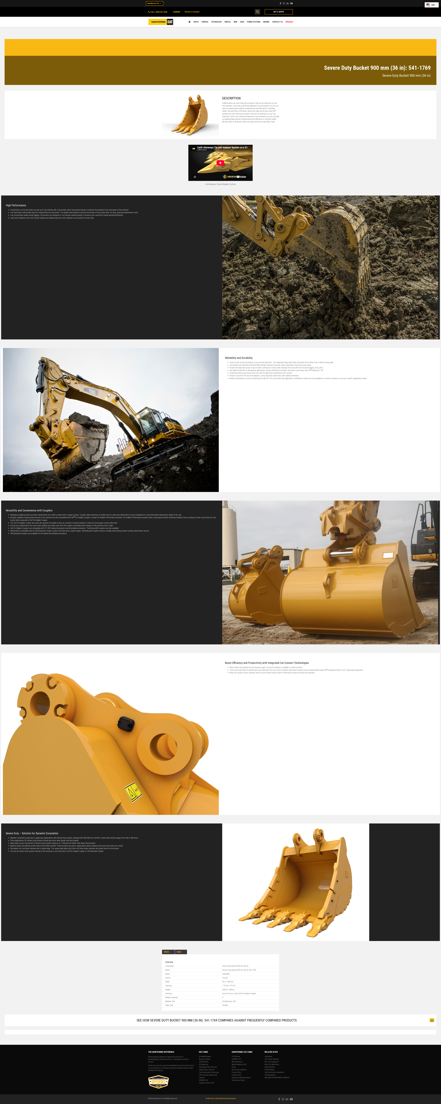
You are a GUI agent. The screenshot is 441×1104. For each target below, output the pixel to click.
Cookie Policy (236, 1075)
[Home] (189, 22)
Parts (196, 22)
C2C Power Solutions (272, 1059)
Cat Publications (270, 1075)
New (235, 22)
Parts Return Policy (238, 1080)
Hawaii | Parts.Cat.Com (206, 1070)
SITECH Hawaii (269, 1070)
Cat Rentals (268, 1057)
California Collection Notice (241, 1078)
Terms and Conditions (239, 1070)
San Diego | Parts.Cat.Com (208, 1067)
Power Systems (253, 22)
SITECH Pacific (270, 1067)
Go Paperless (203, 1064)
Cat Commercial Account (208, 1075)
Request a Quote (204, 1059)
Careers (202, 1078)
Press (234, 1067)
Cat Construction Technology (209, 1072)
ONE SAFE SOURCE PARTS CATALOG (277, 1078)
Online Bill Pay (203, 1062)
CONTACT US (277, 22)
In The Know (236, 1057)
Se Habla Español (205, 1057)
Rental (228, 22)
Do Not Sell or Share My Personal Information (221, 1098)
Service (205, 22)
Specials (289, 22)
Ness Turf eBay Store (272, 1064)
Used (242, 22)
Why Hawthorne (237, 1062)
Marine (266, 22)
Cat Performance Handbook (274, 1072)
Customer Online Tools (206, 1083)
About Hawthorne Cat (239, 1064)
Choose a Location (192, 12)
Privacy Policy (236, 1072)
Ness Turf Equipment (272, 1062)
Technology (216, 22)
